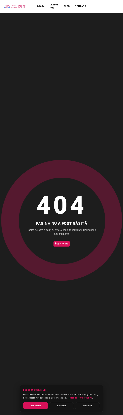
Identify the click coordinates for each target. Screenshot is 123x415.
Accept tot (35, 405)
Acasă (41, 6)
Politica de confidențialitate (79, 397)
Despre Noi (54, 6)
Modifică (87, 405)
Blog (67, 6)
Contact (80, 6)
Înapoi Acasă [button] (61, 243)
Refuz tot (61, 405)
